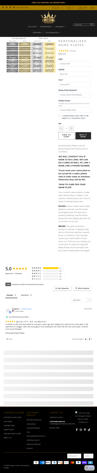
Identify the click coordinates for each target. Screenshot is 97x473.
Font (62, 80)
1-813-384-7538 (22, 8)
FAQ (28, 432)
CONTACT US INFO (56, 417)
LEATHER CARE (9, 425)
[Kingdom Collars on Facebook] (3, 8)
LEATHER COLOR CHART (12, 417)
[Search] (92, 25)
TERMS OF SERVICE (34, 444)
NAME (62, 69)
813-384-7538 (54, 428)
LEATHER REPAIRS (33, 428)
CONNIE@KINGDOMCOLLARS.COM (62, 424)
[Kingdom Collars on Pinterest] (10, 8)
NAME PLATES (9, 430)
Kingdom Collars (14, 465)
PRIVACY (30, 448)
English (56, 8)
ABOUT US (7, 438)
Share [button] (10, 339)
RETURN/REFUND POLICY (36, 436)
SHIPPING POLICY (33, 440)
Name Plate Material (67, 90)
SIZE (62, 59)
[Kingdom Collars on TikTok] (14, 8)
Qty (59, 123)
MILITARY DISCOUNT (34, 420)
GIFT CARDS (8, 421)
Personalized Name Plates (14, 333)
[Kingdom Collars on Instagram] (6, 8)
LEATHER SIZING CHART (12, 434)
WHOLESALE (31, 424)
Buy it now (83, 136)
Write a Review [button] (83, 288)
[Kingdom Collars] (48, 17)
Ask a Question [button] (63, 288)
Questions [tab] (25, 295)
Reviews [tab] (10, 295)
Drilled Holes (64, 100)
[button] (33, 27)
